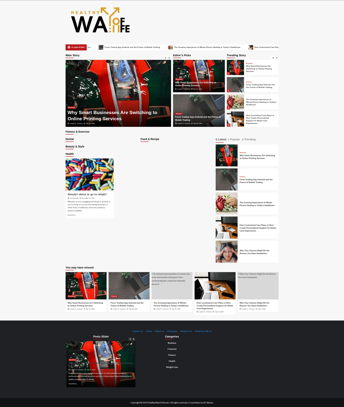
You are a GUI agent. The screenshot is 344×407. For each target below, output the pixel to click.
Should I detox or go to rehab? (87, 194)
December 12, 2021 (88, 198)
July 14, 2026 (219, 312)
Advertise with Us (203, 331)
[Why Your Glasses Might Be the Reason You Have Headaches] (235, 119)
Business (71, 107)
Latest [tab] (222, 139)
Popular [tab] (234, 139)
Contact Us (137, 331)
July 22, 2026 (176, 309)
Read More (72, 215)
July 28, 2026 (197, 123)
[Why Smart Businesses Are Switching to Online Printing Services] (118, 93)
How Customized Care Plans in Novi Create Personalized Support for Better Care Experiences (271, 47)
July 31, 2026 (90, 123)
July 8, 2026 (262, 309)
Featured (172, 349)
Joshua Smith (74, 198)
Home (149, 331)
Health (172, 361)
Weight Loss (172, 367)
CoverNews (194, 402)
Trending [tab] (249, 139)
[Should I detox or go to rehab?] (90, 174)
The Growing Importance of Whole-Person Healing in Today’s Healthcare (181, 47)
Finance (179, 113)
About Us (159, 331)
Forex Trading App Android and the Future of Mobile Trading (106, 47)
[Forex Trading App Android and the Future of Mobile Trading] (235, 67)
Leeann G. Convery (76, 123)
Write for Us (186, 331)
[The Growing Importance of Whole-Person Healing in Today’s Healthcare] (235, 84)
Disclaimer (172, 331)
